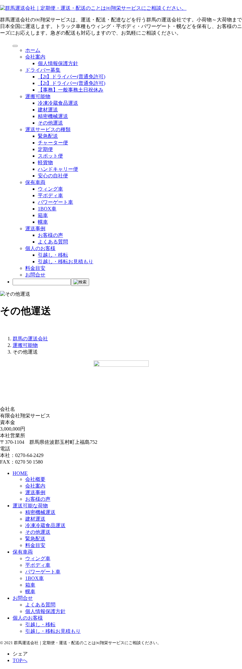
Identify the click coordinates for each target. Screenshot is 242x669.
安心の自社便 (53, 175)
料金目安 (35, 268)
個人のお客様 (40, 248)
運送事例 (35, 228)
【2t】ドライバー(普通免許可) (71, 76)
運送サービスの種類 (48, 129)
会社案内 (35, 56)
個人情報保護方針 (58, 63)
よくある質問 (53, 241)
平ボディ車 (50, 195)
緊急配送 (48, 136)
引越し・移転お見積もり (65, 261)
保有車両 (35, 182)
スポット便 (50, 156)
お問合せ (35, 274)
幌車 (43, 222)
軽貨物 (45, 162)
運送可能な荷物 (30, 505)
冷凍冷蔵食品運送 (58, 103)
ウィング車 (50, 189)
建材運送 (48, 109)
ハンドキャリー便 (58, 169)
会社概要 (35, 479)
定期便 (45, 149)
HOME (20, 473)
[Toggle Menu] (15, 46)
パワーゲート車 (55, 202)
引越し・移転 (53, 255)
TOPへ (20, 660)
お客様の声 (50, 235)
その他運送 (50, 122)
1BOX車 (47, 208)
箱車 (43, 215)
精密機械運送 (53, 116)
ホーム (32, 50)
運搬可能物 (37, 96)
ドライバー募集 (42, 70)
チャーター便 (53, 142)
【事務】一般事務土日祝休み (70, 89)
